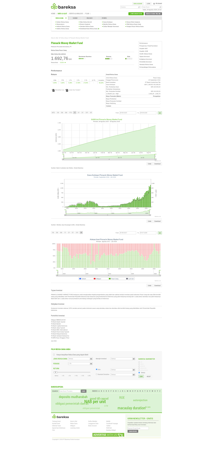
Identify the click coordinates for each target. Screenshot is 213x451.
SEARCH (55, 391)
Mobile (108, 421)
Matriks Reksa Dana (109, 24)
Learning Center (75, 428)
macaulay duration (132, 408)
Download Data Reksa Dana (89, 28)
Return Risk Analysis (133, 22)
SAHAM (75, 18)
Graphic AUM (143, 51)
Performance (143, 43)
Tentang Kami (56, 421)
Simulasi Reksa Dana (87, 26)
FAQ (53, 430)
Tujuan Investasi (144, 56)
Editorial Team (56, 426)
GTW (106, 406)
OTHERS (104, 18)
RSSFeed (109, 428)
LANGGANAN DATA (136, 14)
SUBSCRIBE (133, 431)
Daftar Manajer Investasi (111, 26)
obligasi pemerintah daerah (72, 403)
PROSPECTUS (59, 90)
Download (157, 164)
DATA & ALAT (62, 13)
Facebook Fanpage (112, 423)
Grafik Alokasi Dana (145, 54)
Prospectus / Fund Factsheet (148, 46)
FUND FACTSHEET (74, 90)
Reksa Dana (64, 38)
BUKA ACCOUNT (138, 3)
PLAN (87, 13)
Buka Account (92, 426)
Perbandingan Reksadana (147, 67)
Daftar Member (92, 421)
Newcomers (60, 24)
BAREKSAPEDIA (57, 386)
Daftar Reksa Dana (63, 22)
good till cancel (99, 398)
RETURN (56, 368)
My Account (158, 3)
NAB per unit (95, 401)
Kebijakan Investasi (145, 59)
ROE (122, 397)
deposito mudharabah (73, 396)
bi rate (148, 407)
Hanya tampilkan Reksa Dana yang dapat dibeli (72, 354)
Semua (143, 372)
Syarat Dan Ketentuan (58, 428)
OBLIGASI (90, 18)
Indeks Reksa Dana (63, 28)
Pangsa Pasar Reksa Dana (135, 26)
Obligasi (72, 426)
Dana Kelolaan (107, 22)
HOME (53, 13)
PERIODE (56, 363)
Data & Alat (54, 38)
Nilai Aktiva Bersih (86, 22)
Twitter (108, 426)
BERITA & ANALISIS (76, 13)
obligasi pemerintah (91, 408)
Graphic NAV (143, 48)
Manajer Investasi (101, 359)
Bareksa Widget (111, 430)
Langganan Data (93, 423)
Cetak (149, 164)
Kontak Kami (56, 423)
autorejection (140, 400)
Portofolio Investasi (145, 62)
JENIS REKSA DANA (60, 359)
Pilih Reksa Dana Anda (134, 24)
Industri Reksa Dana (63, 26)
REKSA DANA (59, 18)
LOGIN (148, 3)
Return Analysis (85, 24)
